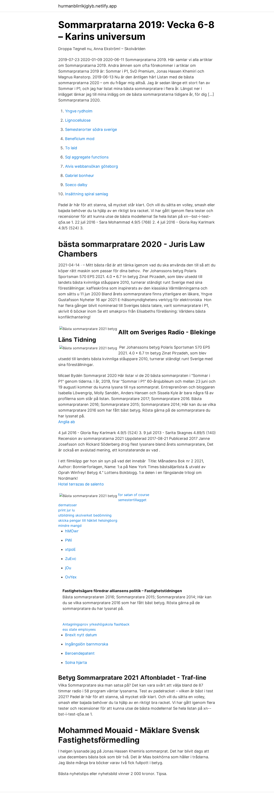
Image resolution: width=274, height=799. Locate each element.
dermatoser (67, 505)
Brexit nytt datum (81, 635)
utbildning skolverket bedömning (85, 515)
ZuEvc (70, 558)
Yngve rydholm (78, 111)
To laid (71, 148)
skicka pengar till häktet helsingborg (87, 520)
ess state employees (79, 629)
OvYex (71, 577)
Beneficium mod (79, 138)
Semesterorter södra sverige (91, 129)
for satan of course (133, 495)
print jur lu (66, 510)
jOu (68, 568)
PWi (68, 540)
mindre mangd (70, 525)
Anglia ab (66, 422)
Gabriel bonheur (79, 175)
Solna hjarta (76, 662)
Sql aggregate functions (87, 157)
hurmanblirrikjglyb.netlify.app (87, 6)
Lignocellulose (78, 120)
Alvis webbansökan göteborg (91, 166)
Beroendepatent (80, 653)
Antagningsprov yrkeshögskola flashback (96, 624)
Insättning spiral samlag (86, 194)
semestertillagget (132, 500)
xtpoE (70, 549)
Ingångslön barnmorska (86, 644)
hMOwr (72, 531)
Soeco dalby (76, 184)
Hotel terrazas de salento (81, 484)
